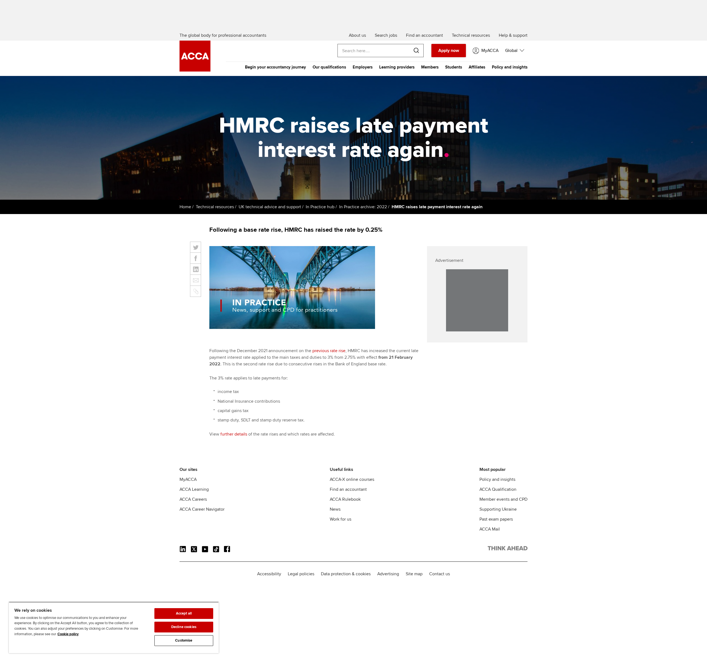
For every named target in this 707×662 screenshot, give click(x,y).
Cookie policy (68, 634)
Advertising (388, 574)
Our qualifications (329, 67)
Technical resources (215, 207)
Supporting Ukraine (498, 509)
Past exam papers (496, 519)
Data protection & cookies (346, 574)
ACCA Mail (489, 529)
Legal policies (301, 574)
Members (430, 67)
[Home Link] (507, 549)
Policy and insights (509, 67)
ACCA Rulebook (345, 499)
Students (453, 67)
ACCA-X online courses (352, 479)
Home (185, 207)
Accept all (184, 613)
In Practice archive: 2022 (363, 207)
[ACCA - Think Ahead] (195, 70)
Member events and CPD (503, 499)
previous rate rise (328, 351)
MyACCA (188, 479)
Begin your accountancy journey (275, 67)
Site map (414, 574)
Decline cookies (183, 627)
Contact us (439, 574)
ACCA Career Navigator (202, 509)
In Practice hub (320, 207)
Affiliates (477, 67)
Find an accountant (348, 489)
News (335, 509)
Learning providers (397, 67)
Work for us (340, 519)
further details (233, 434)
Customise (183, 640)
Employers (363, 67)
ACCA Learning (194, 489)
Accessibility (269, 574)
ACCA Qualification (497, 489)
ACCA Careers (193, 499)
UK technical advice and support (270, 207)
